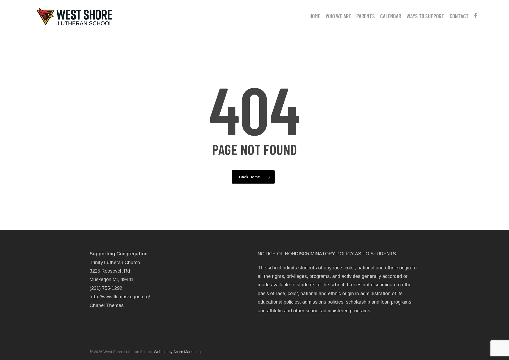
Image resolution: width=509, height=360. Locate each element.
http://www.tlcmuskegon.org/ (120, 296)
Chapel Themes (107, 305)
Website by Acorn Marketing (177, 352)
